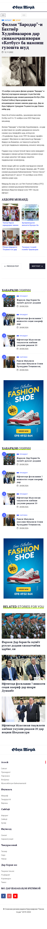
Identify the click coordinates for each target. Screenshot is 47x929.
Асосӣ (4, 762)
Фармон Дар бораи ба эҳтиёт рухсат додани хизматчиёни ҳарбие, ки (21, 645)
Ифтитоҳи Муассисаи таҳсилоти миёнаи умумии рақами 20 (28, 342)
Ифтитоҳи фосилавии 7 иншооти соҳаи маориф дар (30, 321)
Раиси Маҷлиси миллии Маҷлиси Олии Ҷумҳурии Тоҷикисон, (30, 363)
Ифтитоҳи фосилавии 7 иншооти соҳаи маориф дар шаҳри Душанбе (23, 687)
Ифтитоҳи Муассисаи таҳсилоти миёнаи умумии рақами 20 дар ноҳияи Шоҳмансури (23, 729)
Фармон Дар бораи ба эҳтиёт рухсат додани (29, 301)
